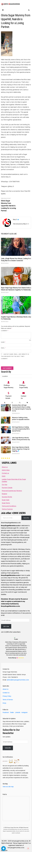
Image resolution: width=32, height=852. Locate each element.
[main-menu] (2, 10)
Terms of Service (8, 699)
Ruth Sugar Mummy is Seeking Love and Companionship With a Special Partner (21, 429)
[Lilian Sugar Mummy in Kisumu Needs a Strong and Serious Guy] (6, 438)
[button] (18, 219)
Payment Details (7, 487)
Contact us (5, 473)
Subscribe (26, 518)
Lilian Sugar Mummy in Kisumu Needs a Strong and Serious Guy (21, 438)
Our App (4, 484)
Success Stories (7, 497)
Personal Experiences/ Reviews (12, 491)
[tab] (5, 402)
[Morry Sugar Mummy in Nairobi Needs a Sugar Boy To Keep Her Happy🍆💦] (6, 447)
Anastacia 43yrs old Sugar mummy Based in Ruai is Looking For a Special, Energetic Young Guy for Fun (21, 408)
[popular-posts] (5, 402)
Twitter (12, 712)
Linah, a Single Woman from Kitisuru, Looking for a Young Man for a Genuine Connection (16, 259)
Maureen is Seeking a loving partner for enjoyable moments (20, 418)
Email (3, 348)
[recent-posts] (12, 402)
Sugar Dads (5, 500)
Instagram (24, 712)
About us (5, 467)
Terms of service (7, 509)
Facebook (6, 712)
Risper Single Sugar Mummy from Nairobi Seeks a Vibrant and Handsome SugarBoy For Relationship (16, 289)
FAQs (4, 703)
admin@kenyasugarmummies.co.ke (18, 680)
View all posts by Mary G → (21, 224)
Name (3, 342)
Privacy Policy (7, 696)
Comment (5, 330)
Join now (6, 626)
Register (4, 494)
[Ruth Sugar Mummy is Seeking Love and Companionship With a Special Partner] (6, 427)
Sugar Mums (6, 503)
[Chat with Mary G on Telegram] (3, 848)
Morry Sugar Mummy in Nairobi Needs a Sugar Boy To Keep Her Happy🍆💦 (21, 449)
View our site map (8, 786)
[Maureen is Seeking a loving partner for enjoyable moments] (6, 418)
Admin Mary (6, 470)
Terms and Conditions (9, 506)
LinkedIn (17, 712)
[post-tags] (27, 402)
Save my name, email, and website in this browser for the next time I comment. (15, 356)
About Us (5, 689)
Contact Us (6, 693)
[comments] (20, 402)
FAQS (3, 476)
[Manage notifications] (28, 848)
